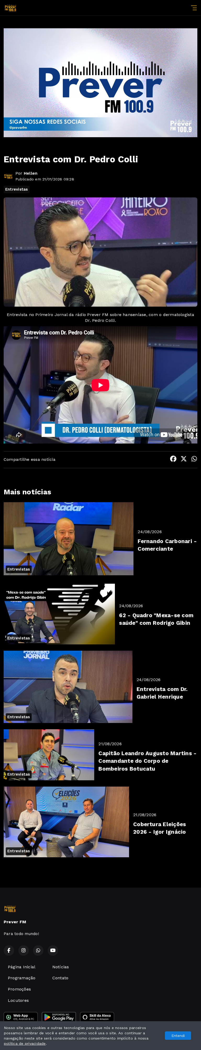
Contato (60, 977)
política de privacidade (25, 1043)
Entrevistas (16, 189)
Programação (22, 977)
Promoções (19, 989)
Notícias (60, 966)
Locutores (18, 1000)
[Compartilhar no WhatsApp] (194, 460)
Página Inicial (21, 966)
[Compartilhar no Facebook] (173, 460)
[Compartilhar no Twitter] (184, 460)
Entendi (178, 1036)
